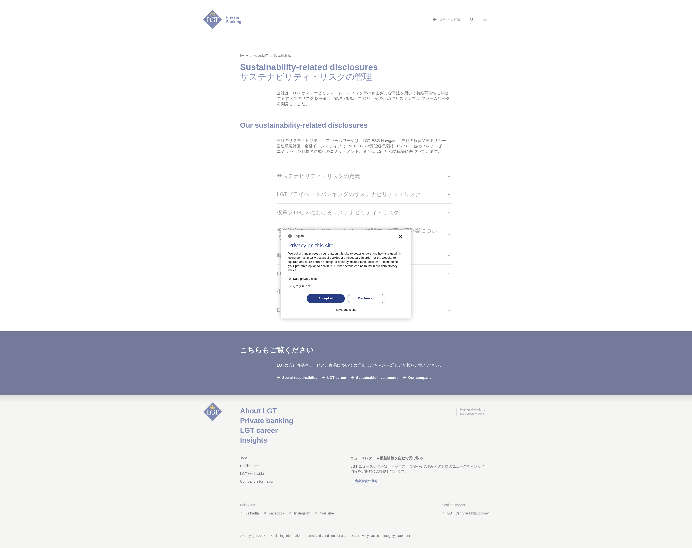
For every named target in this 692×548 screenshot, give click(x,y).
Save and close (346, 309)
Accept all (326, 298)
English (299, 236)
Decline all (366, 298)
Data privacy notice (306, 278)
